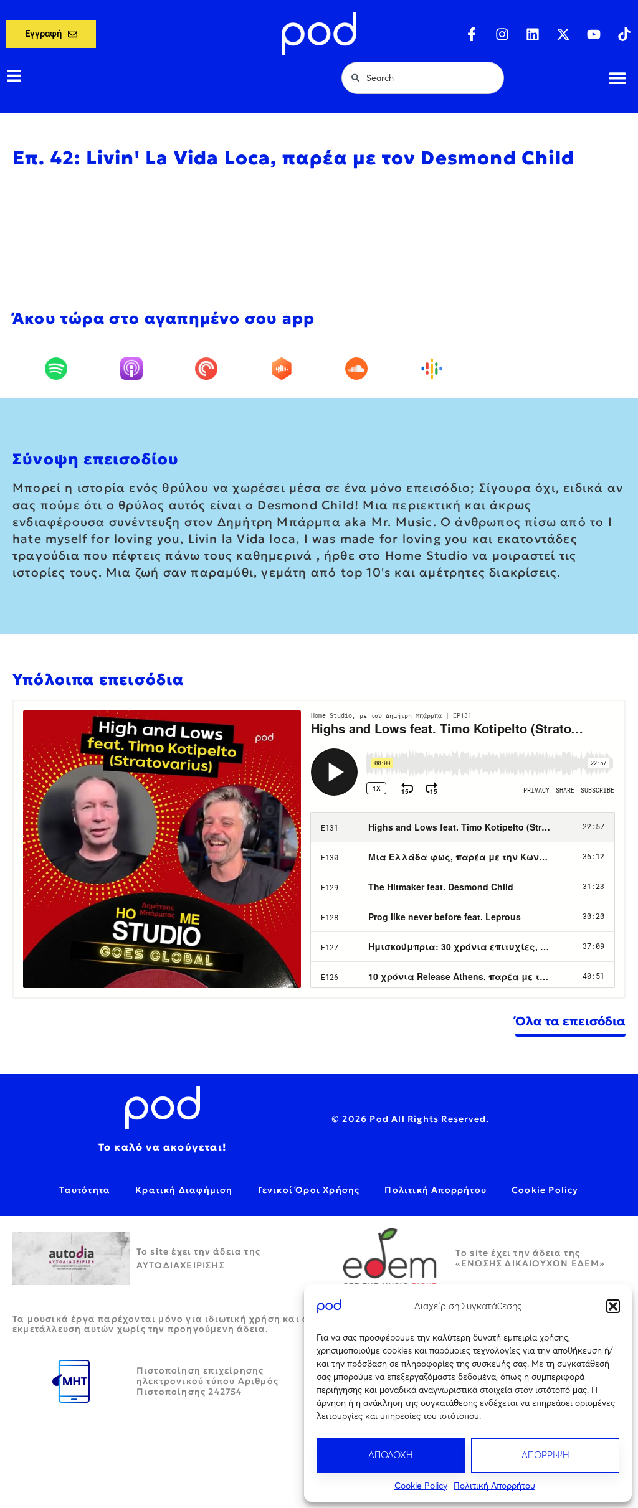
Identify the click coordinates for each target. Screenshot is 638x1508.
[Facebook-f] (471, 34)
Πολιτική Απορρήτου (494, 1485)
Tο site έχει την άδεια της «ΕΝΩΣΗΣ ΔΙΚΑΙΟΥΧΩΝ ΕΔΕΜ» (530, 1258)
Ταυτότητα (84, 1189)
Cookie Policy (420, 1485)
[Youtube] (593, 34)
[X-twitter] (563, 34)
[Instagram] (502, 34)
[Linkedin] (532, 34)
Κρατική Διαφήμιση (183, 1189)
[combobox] (422, 78)
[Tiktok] (624, 34)
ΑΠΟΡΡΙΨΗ (545, 1455)
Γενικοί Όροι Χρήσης (309, 1189)
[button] (613, 1306)
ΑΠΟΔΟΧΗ (390, 1455)
